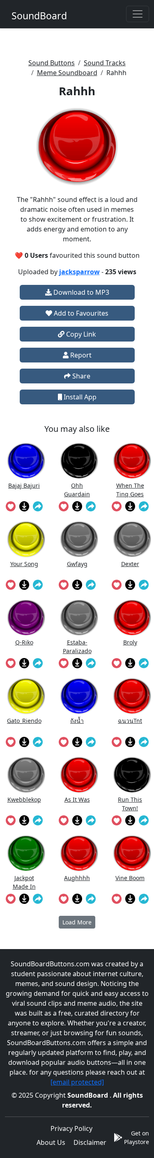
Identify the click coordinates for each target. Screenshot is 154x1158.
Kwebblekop (24, 799)
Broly (130, 642)
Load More (77, 922)
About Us (51, 1142)
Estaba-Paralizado (77, 646)
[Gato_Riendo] (26, 696)
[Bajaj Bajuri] (26, 461)
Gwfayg (77, 564)
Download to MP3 (80, 292)
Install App (79, 396)
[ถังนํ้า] (79, 696)
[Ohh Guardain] (79, 461)
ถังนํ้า (77, 721)
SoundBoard (88, 1095)
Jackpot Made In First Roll (24, 882)
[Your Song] (26, 539)
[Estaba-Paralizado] (79, 617)
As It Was (77, 799)
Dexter (130, 564)
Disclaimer (90, 1142)
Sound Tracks (105, 62)
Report (80, 355)
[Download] (24, 506)
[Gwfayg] (79, 539)
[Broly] (132, 617)
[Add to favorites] (10, 506)
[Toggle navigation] (137, 14)
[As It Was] (79, 775)
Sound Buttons (51, 62)
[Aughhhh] (79, 853)
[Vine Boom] (132, 853)
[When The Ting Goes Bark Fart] (132, 461)
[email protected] (77, 1082)
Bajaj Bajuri (24, 485)
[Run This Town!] (132, 775)
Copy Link (80, 334)
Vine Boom (130, 878)
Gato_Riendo (24, 721)
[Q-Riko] (26, 617)
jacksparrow (79, 271)
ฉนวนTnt (130, 721)
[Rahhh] (77, 147)
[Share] (37, 506)
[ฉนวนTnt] (132, 696)
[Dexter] (132, 539)
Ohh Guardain (77, 490)
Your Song (24, 564)
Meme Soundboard (67, 72)
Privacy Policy (71, 1128)
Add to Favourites (80, 313)
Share (80, 376)
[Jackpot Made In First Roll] (26, 853)
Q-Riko (24, 642)
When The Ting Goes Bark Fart (130, 490)
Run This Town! (130, 804)
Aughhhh (77, 878)
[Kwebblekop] (26, 775)
